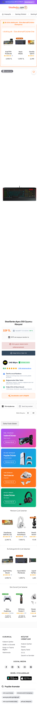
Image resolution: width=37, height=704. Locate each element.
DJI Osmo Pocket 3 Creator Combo (21, 612)
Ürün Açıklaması (9, 406)
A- (28, 413)
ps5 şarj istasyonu (26, 701)
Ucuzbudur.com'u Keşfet (20, 395)
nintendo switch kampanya (24, 693)
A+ (34, 413)
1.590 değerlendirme (24, 368)
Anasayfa (7, 14)
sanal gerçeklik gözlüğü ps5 (11, 697)
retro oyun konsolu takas (10, 701)
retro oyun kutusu (8, 693)
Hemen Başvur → (29, 2)
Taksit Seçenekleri (27, 406)
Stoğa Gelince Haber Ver (19, 353)
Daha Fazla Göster (10, 424)
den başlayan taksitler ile (20, 337)
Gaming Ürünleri (20, 14)
